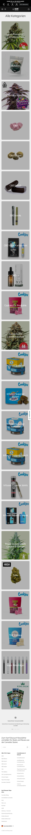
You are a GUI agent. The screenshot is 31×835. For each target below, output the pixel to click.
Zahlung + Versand (6, 811)
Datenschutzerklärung (7, 813)
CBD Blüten (4, 759)
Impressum (4, 821)
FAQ (3, 800)
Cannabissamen (21, 758)
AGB (3, 808)
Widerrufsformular (6, 819)
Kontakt (3, 805)
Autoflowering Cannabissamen (21, 761)
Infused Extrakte (21, 778)
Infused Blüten (20, 776)
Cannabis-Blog (5, 795)
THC (2, 769)
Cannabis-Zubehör (6, 782)
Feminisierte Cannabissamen (21, 765)
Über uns (4, 803)
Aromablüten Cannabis (7, 798)
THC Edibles (4, 772)
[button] (29, 415)
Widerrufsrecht (5, 816)
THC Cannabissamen (6, 774)
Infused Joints (20, 773)
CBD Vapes (4, 766)
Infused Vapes (5, 777)
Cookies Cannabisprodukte (21, 784)
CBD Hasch (4, 761)
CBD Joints (4, 764)
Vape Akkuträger (6, 780)
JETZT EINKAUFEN (24, 4)
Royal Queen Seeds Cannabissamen (21, 770)
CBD (3, 756)
